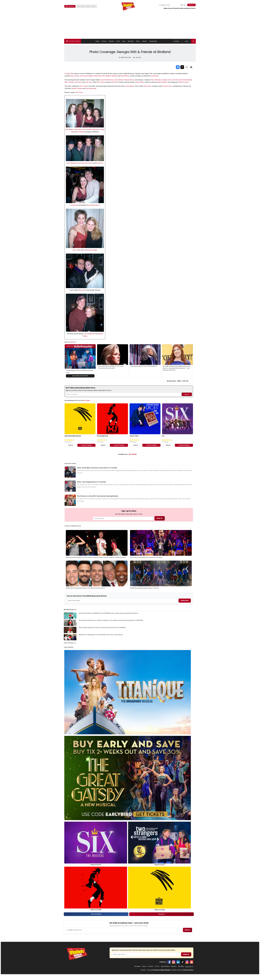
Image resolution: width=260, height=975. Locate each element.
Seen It (70, 445)
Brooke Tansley (77, 88)
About (144, 966)
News (97, 41)
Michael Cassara (183, 82)
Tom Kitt (175, 80)
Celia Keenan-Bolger (86, 76)
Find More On (127, 454)
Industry (111, 41)
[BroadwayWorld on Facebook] (169, 962)
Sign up (187, 930)
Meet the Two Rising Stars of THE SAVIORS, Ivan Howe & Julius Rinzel (101, 635)
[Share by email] (191, 67)
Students (131, 41)
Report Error (189, 967)
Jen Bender (154, 76)
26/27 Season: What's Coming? (86, 6)
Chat (118, 41)
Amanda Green (167, 80)
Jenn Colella (74, 76)
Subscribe (185, 600)
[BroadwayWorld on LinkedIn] (178, 962)
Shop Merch (70, 6)
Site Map (181, 966)
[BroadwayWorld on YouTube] (191, 962)
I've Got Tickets (86, 445)
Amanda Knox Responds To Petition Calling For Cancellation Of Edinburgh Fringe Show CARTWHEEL (111, 620)
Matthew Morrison (112, 76)
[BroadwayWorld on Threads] (187, 962)
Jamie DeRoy (139, 82)
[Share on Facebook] (178, 67)
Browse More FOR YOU (177, 381)
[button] (193, 41)
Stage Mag (153, 41)
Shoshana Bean (129, 80)
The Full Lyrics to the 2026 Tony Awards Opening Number (97, 496)
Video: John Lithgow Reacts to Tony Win (91, 482)
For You (73, 342)
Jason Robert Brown (107, 80)
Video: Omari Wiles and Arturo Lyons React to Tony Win (97, 468)
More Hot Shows (96, 914)
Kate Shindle (118, 80)
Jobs (123, 41)
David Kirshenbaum (185, 80)
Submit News (165, 966)
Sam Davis (77, 82)
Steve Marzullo (156, 80)
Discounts (161, 914)
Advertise (137, 966)
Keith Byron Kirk (99, 76)
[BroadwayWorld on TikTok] (182, 962)
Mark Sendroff (162, 82)
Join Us (157, 966)
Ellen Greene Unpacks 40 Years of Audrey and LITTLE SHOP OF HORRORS (102, 628)
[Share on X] (182, 67)
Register (176, 41)
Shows (104, 41)
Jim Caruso (83, 86)
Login (186, 41)
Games (144, 41)
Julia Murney (125, 76)
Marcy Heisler (69, 82)
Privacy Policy (188, 970)
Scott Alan (88, 82)
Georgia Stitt (69, 73)
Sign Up (186, 954)
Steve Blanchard (90, 88)
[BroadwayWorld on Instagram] (174, 962)
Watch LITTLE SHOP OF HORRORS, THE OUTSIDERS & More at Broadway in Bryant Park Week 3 (108, 613)
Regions (174, 966)
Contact (150, 966)
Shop (138, 41)
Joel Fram (115, 82)
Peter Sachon (101, 82)
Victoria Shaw (167, 86)
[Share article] (186, 67)
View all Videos (69, 643)
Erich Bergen (130, 86)
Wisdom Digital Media (162, 970)
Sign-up (182, 5)
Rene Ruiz (147, 86)
